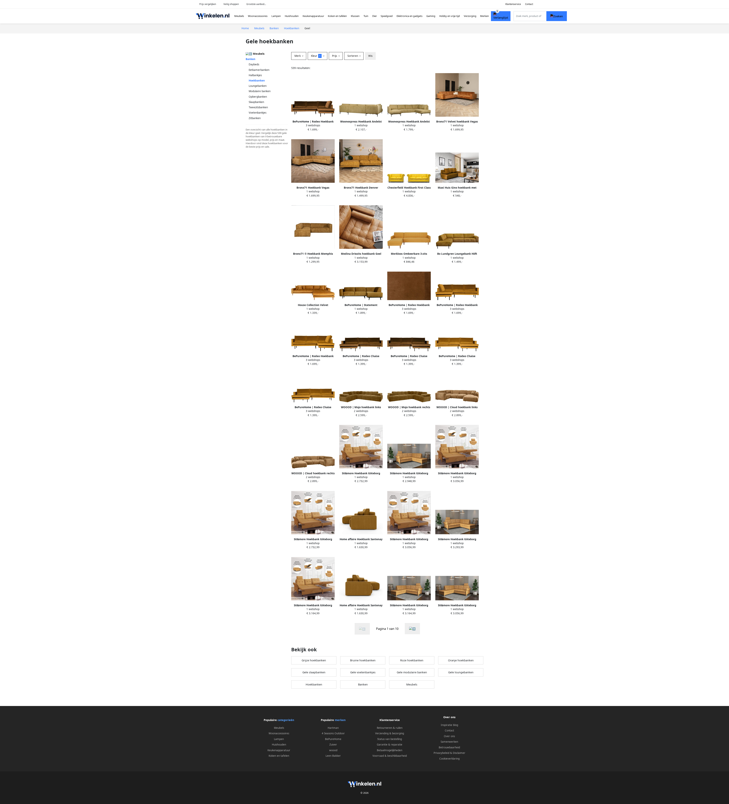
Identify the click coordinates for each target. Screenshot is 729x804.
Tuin (366, 16)
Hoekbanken (314, 684)
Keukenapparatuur (313, 16)
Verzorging (470, 16)
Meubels (239, 16)
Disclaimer (459, 753)
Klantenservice (513, 4)
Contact (529, 4)
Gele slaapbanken (313, 672)
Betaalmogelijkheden (389, 750)
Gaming (430, 16)
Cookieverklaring (449, 758)
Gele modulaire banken (412, 672)
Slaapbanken (256, 102)
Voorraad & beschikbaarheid (389, 755)
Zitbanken (255, 118)
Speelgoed (387, 16)
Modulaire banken (260, 91)
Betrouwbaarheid (449, 747)
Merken (484, 16)
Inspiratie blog (449, 725)
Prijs (335, 56)
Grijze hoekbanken (314, 660)
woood (333, 750)
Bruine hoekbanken (363, 660)
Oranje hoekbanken (461, 660)
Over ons (449, 736)
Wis (370, 56)
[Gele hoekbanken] (412, 628)
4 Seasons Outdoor (333, 733)
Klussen (355, 16)
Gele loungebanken (460, 672)
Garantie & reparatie (389, 744)
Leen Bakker (333, 755)
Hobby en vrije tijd (449, 16)
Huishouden (292, 16)
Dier (374, 16)
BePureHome (333, 739)
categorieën (286, 720)
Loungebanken (258, 86)
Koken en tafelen (337, 16)
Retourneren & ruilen (389, 728)
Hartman (333, 728)
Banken (250, 59)
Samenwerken (449, 741)
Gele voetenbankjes (363, 672)
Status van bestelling (389, 739)
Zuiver (333, 744)
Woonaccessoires (257, 16)
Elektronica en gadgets (409, 16)
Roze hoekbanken (411, 660)
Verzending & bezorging (389, 733)
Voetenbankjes (257, 112)
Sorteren (353, 56)
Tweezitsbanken (258, 107)
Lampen (276, 16)
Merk (297, 56)
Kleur (316, 56)
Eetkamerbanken (259, 70)
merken (340, 720)
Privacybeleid (441, 753)
